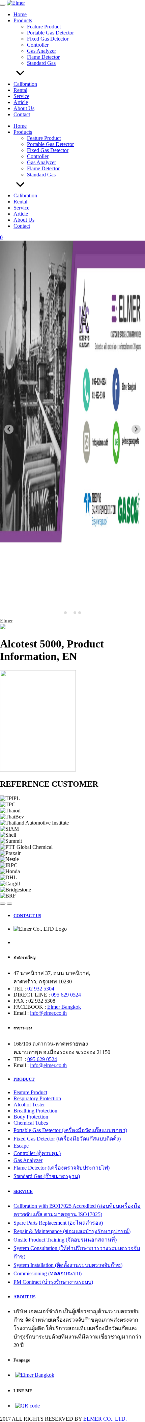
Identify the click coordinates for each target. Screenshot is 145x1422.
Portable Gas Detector (50, 32)
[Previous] (2, 904)
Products (22, 20)
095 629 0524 (66, 995)
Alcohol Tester (29, 1104)
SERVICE (23, 1191)
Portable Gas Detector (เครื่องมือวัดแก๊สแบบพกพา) (70, 1130)
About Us (23, 108)
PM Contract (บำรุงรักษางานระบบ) (53, 1282)
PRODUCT (24, 1079)
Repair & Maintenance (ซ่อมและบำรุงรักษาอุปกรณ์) (71, 1231)
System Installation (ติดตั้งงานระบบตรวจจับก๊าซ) (67, 1265)
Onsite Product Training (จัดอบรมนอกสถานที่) (65, 1240)
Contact (21, 114)
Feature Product (44, 26)
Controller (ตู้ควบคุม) (37, 1153)
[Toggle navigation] (2, 5)
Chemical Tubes (30, 1123)
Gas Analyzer (41, 51)
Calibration (25, 84)
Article (20, 102)
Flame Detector (43, 57)
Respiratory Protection (37, 1098)
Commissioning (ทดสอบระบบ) (47, 1273)
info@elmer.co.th (48, 1013)
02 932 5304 (40, 988)
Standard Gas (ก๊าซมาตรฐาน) (46, 1176)
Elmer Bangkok (64, 1007)
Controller (38, 45)
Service (21, 96)
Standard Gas (41, 63)
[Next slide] (136, 429)
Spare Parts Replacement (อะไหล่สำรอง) (58, 1223)
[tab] (65, 612)
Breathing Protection (35, 1110)
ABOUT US (24, 1296)
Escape (21, 1146)
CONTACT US (27, 915)
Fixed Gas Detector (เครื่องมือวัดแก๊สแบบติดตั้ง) (67, 1139)
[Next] (9, 904)
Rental (20, 90)
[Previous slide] (8, 429)
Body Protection (30, 1117)
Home (20, 14)
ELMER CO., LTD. (105, 1419)
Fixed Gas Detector (47, 39)
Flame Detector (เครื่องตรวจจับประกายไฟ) (61, 1168)
